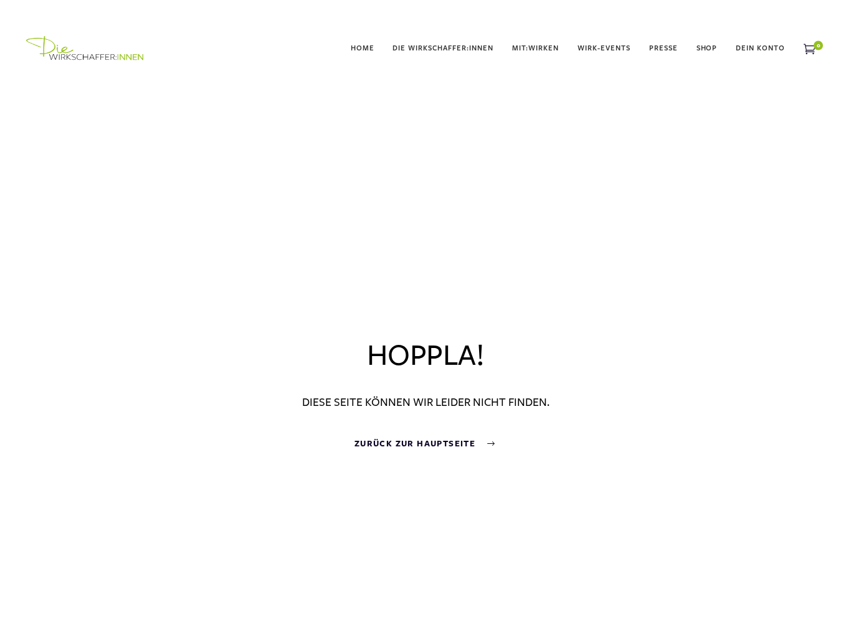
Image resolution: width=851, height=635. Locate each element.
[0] (809, 48)
